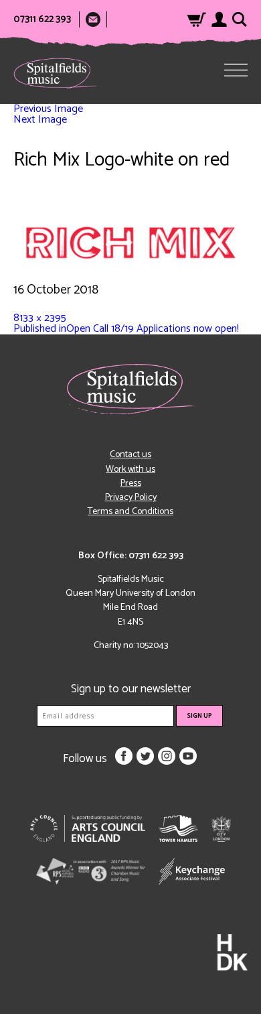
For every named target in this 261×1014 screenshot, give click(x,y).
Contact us (130, 454)
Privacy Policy (131, 497)
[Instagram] (166, 756)
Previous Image (48, 109)
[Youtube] (188, 756)
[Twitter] (145, 756)
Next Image (40, 120)
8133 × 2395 (39, 318)
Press (130, 483)
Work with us (130, 469)
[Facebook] (123, 756)
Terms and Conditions (130, 511)
